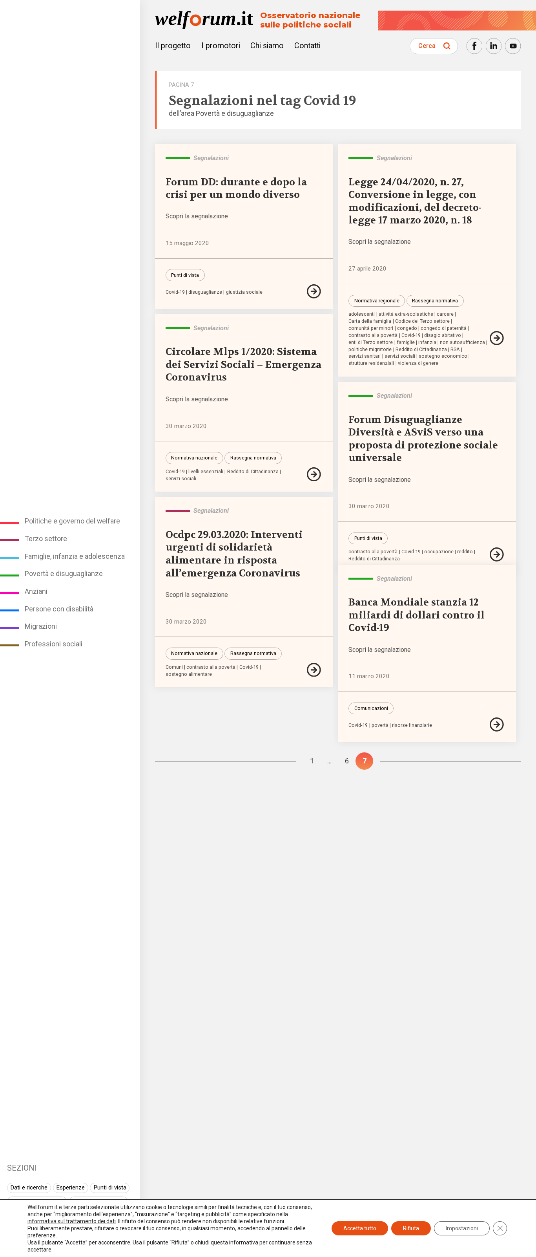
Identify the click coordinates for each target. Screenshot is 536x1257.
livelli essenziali (205, 471)
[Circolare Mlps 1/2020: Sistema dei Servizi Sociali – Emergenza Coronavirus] (315, 474)
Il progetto (173, 45)
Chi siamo (267, 45)
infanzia (427, 342)
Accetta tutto (359, 1228)
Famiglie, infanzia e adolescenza (75, 556)
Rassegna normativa (435, 301)
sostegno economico (443, 356)
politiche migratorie (370, 349)
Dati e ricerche (28, 1187)
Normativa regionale (376, 301)
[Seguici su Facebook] (474, 46)
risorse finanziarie (412, 725)
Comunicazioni (371, 708)
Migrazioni (41, 626)
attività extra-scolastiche (406, 314)
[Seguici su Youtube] (513, 46)
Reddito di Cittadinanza (421, 349)
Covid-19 (175, 292)
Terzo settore (46, 538)
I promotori (220, 45)
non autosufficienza (462, 342)
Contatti (307, 45)
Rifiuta (411, 1228)
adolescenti (361, 314)
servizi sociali (400, 356)
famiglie (406, 342)
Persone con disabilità (59, 609)
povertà (380, 725)
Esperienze (70, 1187)
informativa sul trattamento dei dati (71, 1221)
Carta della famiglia (369, 321)
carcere (445, 314)
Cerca (427, 45)
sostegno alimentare (189, 674)
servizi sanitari (364, 356)
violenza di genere (418, 363)
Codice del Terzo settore (422, 321)
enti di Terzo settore (370, 342)
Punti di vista (109, 1187)
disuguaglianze (205, 292)
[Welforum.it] (70, 5)
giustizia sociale (244, 292)
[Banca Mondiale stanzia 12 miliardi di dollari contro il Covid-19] (497, 724)
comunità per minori (370, 328)
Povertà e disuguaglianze (64, 573)
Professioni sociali (53, 644)
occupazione (439, 551)
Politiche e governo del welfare (72, 521)
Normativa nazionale (194, 458)
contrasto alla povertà (372, 335)
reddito (465, 551)
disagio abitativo (442, 335)
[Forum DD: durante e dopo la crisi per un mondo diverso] (315, 291)
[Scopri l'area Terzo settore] (178, 510)
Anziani (36, 591)
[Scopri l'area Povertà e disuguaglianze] (178, 158)
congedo (407, 328)
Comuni (174, 667)
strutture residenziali (371, 363)
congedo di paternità (444, 328)
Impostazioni (462, 1228)
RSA (455, 349)
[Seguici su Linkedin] (493, 46)
